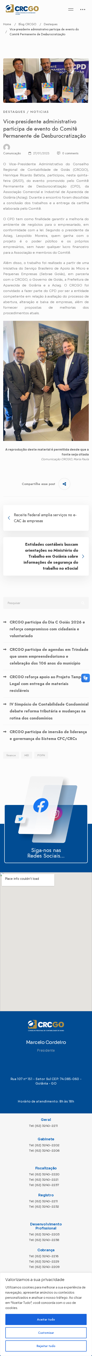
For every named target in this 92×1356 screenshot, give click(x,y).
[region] (46, 1314)
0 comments (70, 153)
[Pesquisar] (46, 603)
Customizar (46, 1333)
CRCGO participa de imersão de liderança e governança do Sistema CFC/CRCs (48, 735)
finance (11, 755)
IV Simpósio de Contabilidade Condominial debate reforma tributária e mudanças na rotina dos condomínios (49, 711)
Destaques (50, 24)
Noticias (39, 111)
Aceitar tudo (46, 1319)
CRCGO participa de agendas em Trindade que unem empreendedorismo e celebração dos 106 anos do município (49, 656)
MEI (26, 755)
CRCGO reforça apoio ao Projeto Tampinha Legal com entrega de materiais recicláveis (49, 683)
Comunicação (12, 153)
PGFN (41, 755)
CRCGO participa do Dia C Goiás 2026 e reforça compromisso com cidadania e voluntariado (47, 629)
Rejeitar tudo (46, 1346)
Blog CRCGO (27, 24)
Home (7, 24)
